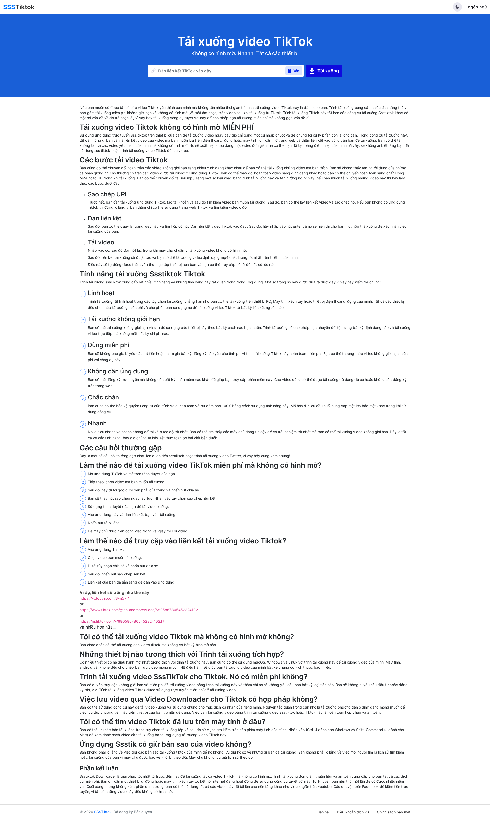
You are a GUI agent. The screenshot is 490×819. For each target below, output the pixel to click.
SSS (18, 7)
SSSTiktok (103, 812)
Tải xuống (328, 70)
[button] (457, 7)
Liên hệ (323, 812)
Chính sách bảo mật (393, 812)
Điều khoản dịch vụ (353, 812)
